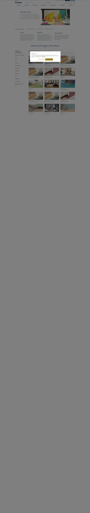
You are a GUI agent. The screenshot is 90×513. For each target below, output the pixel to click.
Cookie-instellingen (41, 59)
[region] (45, 56)
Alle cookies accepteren (49, 59)
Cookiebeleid (43, 56)
